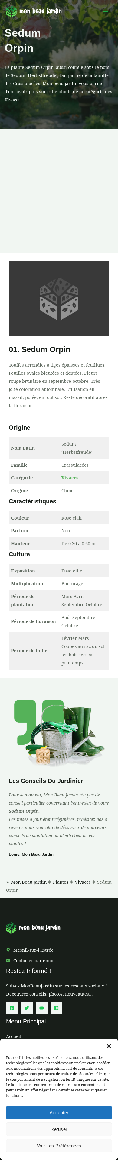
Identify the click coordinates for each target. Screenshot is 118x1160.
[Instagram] (56, 1008)
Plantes (60, 882)
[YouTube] (42, 1008)
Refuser (59, 1129)
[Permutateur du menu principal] (105, 11)
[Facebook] (12, 1008)
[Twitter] (27, 1008)
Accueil (13, 1036)
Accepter (59, 1112)
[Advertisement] (59, 191)
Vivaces (69, 477)
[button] (109, 1046)
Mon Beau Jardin (29, 882)
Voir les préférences (59, 1145)
